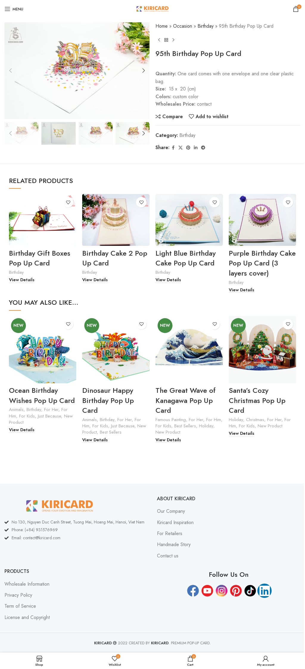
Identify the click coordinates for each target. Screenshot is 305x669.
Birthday (205, 26)
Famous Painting (170, 419)
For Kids (27, 416)
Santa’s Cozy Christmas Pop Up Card (257, 400)
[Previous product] (159, 39)
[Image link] (59, 505)
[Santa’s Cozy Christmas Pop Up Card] (262, 349)
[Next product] (173, 39)
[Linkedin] (264, 591)
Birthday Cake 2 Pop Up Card (114, 258)
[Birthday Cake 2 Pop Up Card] (116, 220)
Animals (16, 409)
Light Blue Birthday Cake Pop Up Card (185, 258)
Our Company (171, 511)
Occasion (182, 26)
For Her (51, 409)
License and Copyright (27, 617)
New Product (167, 432)
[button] (10, 70)
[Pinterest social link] (188, 148)
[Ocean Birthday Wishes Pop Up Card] (42, 349)
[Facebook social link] (173, 148)
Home (161, 26)
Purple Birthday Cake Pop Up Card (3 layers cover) (262, 263)
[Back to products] (166, 39)
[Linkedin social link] (195, 148)
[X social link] (180, 148)
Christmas (255, 419)
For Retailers (169, 533)
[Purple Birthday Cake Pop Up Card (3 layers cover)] (262, 220)
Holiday (206, 426)
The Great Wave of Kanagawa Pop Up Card (185, 400)
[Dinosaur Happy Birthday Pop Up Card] (116, 349)
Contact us (167, 556)
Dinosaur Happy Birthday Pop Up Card (108, 400)
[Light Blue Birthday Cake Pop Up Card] (189, 220)
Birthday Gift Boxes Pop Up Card (39, 258)
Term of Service (20, 606)
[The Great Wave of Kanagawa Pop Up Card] (189, 349)
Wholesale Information (26, 584)
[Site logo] (152, 8)
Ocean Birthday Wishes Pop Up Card (42, 395)
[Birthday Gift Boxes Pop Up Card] (42, 220)
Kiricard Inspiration (175, 522)
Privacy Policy (18, 595)
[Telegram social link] (203, 148)
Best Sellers (111, 432)
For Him (213, 419)
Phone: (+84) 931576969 (35, 530)
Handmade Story (174, 544)
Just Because (49, 416)
